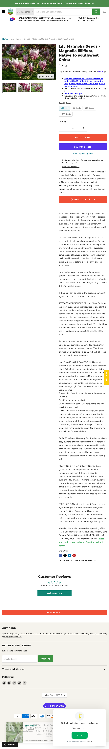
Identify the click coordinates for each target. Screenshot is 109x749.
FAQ (45, 731)
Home (5, 39)
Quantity (62, 122)
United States (53, 695)
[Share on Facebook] (60, 555)
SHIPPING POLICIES (18, 728)
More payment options (83, 153)
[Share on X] (65, 555)
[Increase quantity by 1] (83, 127)
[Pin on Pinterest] (74, 555)
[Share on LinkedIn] (69, 555)
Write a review (54, 593)
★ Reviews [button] (106, 377)
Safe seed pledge (26, 731)
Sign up (46, 658)
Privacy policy (23, 725)
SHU (38, 731)
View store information (70, 167)
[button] (10, 88)
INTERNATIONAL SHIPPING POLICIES (46, 728)
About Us (10, 725)
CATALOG (36, 725)
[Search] (96, 12)
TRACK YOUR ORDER (52, 725)
